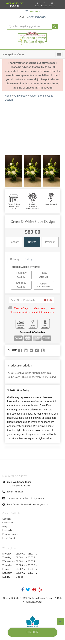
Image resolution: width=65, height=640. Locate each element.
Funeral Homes (10, 534)
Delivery (14, 259)
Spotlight (6, 518)
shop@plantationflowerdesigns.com (25, 498)
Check (48, 300)
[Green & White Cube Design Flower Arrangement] (13, 171)
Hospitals (7, 530)
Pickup (28, 259)
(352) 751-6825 (37, 17)
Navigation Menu (13, 54)
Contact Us (8, 522)
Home (8, 95)
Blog (4, 526)
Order (32, 632)
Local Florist (8, 538)
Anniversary (20, 95)
